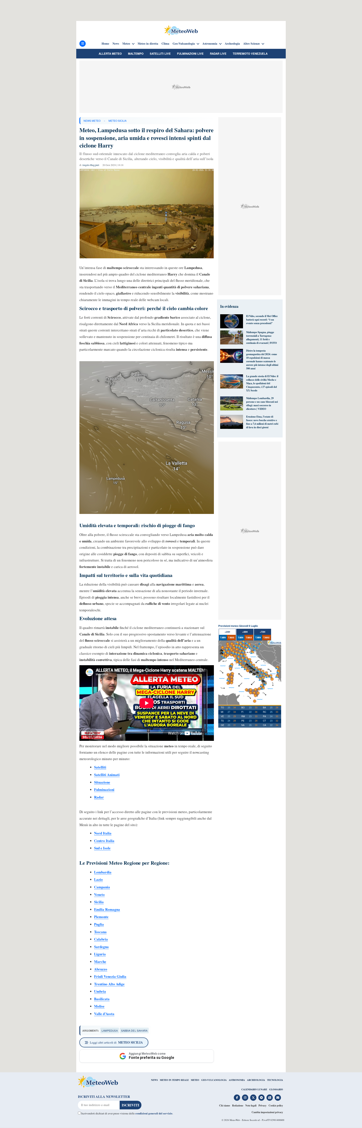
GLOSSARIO (276, 1089)
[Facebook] (237, 1097)
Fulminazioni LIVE (190, 54)
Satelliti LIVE (160, 54)
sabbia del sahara (134, 1030)
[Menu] (82, 43)
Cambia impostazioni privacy (267, 1112)
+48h (245, 631)
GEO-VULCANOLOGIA (214, 1080)
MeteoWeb (235, 1120)
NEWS (154, 1080)
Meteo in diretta (148, 43)
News (115, 43)
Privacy (262, 1105)
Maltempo (136, 54)
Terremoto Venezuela (250, 54)
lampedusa (110, 1030)
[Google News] (269, 1097)
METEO (195, 1080)
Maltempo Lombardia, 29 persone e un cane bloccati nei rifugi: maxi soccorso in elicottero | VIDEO (262, 403)
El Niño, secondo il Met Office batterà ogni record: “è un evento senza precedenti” (262, 319)
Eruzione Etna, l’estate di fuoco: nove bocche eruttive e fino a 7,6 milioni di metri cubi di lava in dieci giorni (262, 422)
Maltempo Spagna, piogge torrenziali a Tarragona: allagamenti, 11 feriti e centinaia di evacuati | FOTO (261, 337)
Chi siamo (224, 1105)
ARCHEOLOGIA (256, 1080)
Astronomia (209, 43)
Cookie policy (276, 1105)
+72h (262, 631)
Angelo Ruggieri (90, 165)
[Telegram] (261, 1097)
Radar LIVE (218, 54)
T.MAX (231, 637)
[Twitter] (253, 1097)
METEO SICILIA (118, 120)
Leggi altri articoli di (116, 1042)
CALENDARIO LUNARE (254, 1089)
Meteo (126, 43)
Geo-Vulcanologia (184, 43)
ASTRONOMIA (237, 1080)
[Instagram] (245, 1097)
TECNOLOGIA (275, 1080)
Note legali (250, 1105)
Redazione (237, 1105)
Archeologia (232, 43)
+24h (227, 631)
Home (105, 43)
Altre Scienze (251, 43)
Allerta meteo (110, 54)
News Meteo (92, 120)
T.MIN (223, 637)
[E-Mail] (278, 1097)
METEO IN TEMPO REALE (174, 1080)
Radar (99, 797)
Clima (165, 43)
